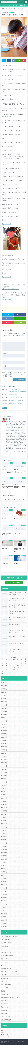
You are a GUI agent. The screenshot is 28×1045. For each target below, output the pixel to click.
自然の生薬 (4, 1010)
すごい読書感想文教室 (7, 955)
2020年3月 (4, 778)
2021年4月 (4, 740)
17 (6, 667)
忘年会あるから (13, 394)
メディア (3, 965)
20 (18, 667)
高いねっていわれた (14, 624)
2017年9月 (4, 875)
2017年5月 (4, 888)
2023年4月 (4, 711)
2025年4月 (4, 685)
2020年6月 (4, 769)
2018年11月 (4, 830)
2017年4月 (4, 891)
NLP (2, 949)
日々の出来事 (4, 987)
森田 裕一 (9, 419)
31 (6, 671)
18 (10, 667)
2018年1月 (4, 862)
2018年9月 (4, 836)
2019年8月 (4, 801)
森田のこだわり (5, 994)
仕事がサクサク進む (6, 968)
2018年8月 (4, 839)
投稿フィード (4, 1032)
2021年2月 (4, 746)
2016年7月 (4, 920)
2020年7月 (4, 766)
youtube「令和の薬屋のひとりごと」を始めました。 (17, 593)
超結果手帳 (4, 1013)
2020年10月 (4, 756)
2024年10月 (4, 689)
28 (21, 669)
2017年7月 (4, 881)
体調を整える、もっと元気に (9, 971)
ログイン (3, 1030)
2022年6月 (4, 717)
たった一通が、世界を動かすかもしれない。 (17, 606)
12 (14, 665)
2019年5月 (4, 811)
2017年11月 (4, 868)
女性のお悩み (4, 978)
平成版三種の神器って (8, 495)
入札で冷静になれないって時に (17, 644)
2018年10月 (4, 833)
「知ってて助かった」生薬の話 (9, 936)
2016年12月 (4, 904)
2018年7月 (4, 843)
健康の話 (3, 975)
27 (18, 669)
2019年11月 (4, 791)
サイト (4, 366)
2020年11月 (4, 753)
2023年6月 (4, 705)
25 (10, 669)
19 (14, 667)
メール (5, 359)
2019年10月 (4, 795)
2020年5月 (4, 772)
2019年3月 (4, 817)
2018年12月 (4, 827)
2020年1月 (4, 785)
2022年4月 (4, 721)
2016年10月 (4, 910)
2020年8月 (4, 762)
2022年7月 (4, 714)
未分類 (3, 991)
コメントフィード (5, 1034)
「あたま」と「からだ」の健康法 (14, 5)
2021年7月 (4, 734)
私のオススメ (4, 1007)
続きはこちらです (6, 224)
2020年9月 (4, 759)
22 (25, 667)
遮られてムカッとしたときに (17, 636)
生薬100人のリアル (6, 1000)
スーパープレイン (6, 952)
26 (14, 669)
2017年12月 (4, 865)
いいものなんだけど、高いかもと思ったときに (17, 631)
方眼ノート (5, 386)
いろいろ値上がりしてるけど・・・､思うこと (16, 599)
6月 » (2, 673)
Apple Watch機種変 (6, 943)
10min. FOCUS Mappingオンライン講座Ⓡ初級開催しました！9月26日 (17, 390)
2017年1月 (4, 900)
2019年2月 (4, 820)
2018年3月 (4, 856)
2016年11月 (4, 907)
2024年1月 (4, 692)
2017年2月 (4, 897)
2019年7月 (4, 804)
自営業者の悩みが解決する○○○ (16, 403)
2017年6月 (4, 884)
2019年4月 (4, 814)
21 (21, 667)
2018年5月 (4, 849)
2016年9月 (4, 913)
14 (21, 665)
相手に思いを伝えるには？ (15, 397)
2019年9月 (4, 798)
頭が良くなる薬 (5, 1016)
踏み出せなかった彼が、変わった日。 (17, 612)
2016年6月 (4, 923)
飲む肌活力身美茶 (6, 1020)
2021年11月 (4, 727)
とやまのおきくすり (6, 962)
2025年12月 (4, 682)
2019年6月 (4, 807)
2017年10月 (4, 872)
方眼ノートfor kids (6, 984)
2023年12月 (4, 695)
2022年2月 (4, 724)
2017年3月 (4, 894)
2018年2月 (4, 859)
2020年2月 (4, 782)
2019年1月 (4, 823)
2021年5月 (4, 737)
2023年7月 (4, 701)
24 (6, 669)
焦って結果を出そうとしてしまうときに (17, 650)
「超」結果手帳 (5, 939)
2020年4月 (4, 775)
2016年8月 (4, 917)
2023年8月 (4, 698)
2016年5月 (4, 926)
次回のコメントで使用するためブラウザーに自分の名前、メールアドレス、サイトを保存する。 (13, 374)
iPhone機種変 (4, 946)
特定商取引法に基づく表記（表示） (11, 997)
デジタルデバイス (6, 959)
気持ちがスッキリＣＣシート (16, 400)
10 (6, 665)
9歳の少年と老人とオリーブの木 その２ (15, 499)
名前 (4, 353)
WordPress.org (5, 1036)
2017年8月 (4, 878)
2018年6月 (4, 846)
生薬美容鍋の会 (5, 1004)
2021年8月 (4, 730)
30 (2, 671)
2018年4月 (4, 852)
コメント (5, 341)
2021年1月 (4, 750)
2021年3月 (4, 743)
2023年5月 (4, 708)
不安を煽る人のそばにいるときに (17, 618)
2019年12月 (4, 788)
